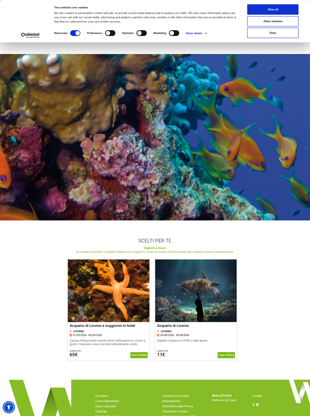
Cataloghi (101, 411)
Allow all (272, 9)
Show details (194, 33)
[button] (9, 407)
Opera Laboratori (105, 406)
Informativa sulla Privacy (177, 406)
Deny (273, 32)
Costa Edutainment (107, 401)
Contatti (257, 396)
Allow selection (273, 21)
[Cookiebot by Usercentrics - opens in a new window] (30, 35)
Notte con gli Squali (224, 400)
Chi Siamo (101, 396)
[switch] (110, 33)
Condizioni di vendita (175, 396)
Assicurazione (171, 401)
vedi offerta (139, 355)
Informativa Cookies (175, 411)
